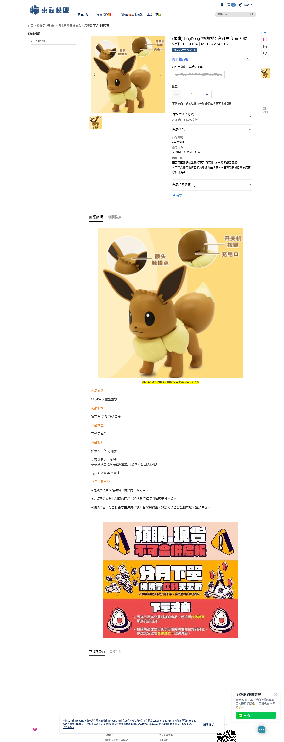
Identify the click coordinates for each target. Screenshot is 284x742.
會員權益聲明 (166, 735)
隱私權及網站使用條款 (116, 740)
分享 (179, 195)
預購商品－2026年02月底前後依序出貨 (198, 74)
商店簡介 (109, 735)
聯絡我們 (163, 740)
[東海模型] (49, 10)
